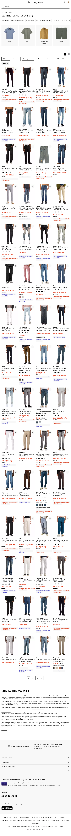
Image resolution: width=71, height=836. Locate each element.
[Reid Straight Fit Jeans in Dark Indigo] (44, 117)
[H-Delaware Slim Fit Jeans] (9, 194)
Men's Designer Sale (17, 20)
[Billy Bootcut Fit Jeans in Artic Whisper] (27, 117)
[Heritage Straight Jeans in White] (44, 566)
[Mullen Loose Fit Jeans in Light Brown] (27, 440)
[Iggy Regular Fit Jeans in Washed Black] (9, 234)
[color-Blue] (37, 422)
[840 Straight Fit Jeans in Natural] (27, 566)
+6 (47, 504)
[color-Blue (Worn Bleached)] (40, 422)
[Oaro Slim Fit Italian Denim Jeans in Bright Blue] (44, 606)
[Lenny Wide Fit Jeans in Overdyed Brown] (9, 526)
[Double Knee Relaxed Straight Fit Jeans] (44, 398)
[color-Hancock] (45, 505)
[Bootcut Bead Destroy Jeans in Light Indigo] (61, 234)
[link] (9, 95)
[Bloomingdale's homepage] (2, 12)
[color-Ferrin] (42, 505)
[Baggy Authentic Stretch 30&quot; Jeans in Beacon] (27, 646)
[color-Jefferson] (37, 505)
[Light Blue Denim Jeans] (44, 646)
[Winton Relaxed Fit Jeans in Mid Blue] (61, 355)
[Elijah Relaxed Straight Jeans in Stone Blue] (27, 194)
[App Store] (7, 808)
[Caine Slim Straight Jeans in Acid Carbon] (27, 398)
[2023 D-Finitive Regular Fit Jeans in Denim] (44, 194)
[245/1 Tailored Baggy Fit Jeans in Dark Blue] (61, 526)
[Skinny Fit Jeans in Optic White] (9, 315)
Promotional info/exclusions (47, 785)
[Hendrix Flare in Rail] (61, 274)
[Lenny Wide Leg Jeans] (9, 646)
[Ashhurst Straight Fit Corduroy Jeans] (27, 355)
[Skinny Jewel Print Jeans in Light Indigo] (27, 234)
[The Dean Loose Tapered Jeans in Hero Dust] (61, 194)
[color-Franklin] (40, 505)
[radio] (20, 297)
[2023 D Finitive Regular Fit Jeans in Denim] (44, 355)
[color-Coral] (20, 297)
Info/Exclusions (38, 748)
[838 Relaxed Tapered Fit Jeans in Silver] (61, 440)
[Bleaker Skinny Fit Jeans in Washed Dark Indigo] (61, 315)
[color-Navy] (22, 380)
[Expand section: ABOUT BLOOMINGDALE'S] (35, 766)
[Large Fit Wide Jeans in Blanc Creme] (27, 526)
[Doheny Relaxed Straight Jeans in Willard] (9, 480)
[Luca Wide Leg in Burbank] (61, 398)
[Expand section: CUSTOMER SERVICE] (35, 758)
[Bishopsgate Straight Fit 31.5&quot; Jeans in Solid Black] (27, 154)
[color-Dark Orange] (60, 668)
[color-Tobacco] (20, 380)
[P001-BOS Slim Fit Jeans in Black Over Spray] (44, 234)
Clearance (5, 20)
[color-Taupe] (54, 668)
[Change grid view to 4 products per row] (65, 54)
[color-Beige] (57, 668)
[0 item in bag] (68, 2)
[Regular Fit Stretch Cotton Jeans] (61, 646)
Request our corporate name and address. (52, 826)
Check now (58, 785)
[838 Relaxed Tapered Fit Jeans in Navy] (61, 77)
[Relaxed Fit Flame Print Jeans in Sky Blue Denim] (44, 154)
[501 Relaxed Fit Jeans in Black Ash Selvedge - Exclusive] (44, 440)
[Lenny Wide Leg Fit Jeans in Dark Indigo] (61, 154)
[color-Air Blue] (62, 668)
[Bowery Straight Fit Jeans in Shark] (61, 566)
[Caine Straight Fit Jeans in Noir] (61, 606)
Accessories (30, 20)
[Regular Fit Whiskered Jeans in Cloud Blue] (44, 274)
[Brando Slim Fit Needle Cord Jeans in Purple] (9, 77)
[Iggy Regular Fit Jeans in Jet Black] (27, 77)
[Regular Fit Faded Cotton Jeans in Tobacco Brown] (27, 480)
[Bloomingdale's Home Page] (35, 2)
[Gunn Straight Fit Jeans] (27, 274)
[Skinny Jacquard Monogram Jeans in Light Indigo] (27, 315)
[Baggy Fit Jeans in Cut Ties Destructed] (44, 526)
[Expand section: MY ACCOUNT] (35, 762)
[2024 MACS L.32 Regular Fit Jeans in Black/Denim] (9, 117)
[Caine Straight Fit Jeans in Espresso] (61, 480)
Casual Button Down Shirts (61, 20)
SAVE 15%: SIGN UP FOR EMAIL (20, 746)
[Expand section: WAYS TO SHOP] (35, 771)
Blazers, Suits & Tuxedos (43, 20)
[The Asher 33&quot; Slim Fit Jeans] (44, 480)
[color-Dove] (22, 297)
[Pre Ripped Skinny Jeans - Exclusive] (61, 117)
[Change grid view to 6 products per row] (69, 54)
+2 (64, 668)
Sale (6, 12)
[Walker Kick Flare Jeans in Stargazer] (9, 606)
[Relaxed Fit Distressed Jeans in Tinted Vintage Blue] (44, 315)
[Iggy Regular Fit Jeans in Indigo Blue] (44, 77)
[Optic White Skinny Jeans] (9, 440)
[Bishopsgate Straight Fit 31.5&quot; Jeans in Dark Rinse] (27, 606)
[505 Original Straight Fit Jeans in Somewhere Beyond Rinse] (9, 154)
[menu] (2, 2)
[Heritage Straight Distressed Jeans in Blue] (9, 566)
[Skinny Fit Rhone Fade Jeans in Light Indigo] (9, 398)
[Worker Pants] (9, 274)
